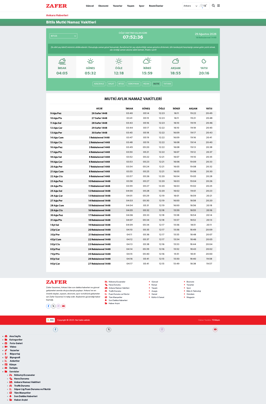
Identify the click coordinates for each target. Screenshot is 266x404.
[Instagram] (58, 306)
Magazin (191, 297)
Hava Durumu (115, 285)
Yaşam (130, 6)
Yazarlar (117, 6)
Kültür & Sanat (158, 297)
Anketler (14, 361)
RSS (52, 320)
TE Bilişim (216, 320)
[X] (53, 306)
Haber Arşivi (114, 303)
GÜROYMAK (133, 84)
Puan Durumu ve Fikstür (119, 294)
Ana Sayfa (15, 336)
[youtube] (215, 329)
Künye (154, 285)
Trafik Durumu (115, 291)
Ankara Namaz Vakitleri (119, 288)
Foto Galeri (15, 343)
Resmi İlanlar (156, 6)
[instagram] (162, 329)
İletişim (13, 368)
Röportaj (14, 354)
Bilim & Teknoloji (194, 291)
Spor (141, 6)
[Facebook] (48, 306)
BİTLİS (121, 84)
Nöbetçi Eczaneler (117, 282)
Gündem (190, 294)
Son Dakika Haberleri (118, 300)
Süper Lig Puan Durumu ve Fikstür (32, 389)
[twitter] (108, 329)
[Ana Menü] (217, 6)
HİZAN (146, 84)
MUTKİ (156, 84)
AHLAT (111, 84)
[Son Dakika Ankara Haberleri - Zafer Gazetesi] (56, 5)
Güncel (90, 6)
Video (12, 347)
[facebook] (55, 329)
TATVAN (167, 84)
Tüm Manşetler (115, 297)
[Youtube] (63, 306)
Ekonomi (103, 6)
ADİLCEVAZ (99, 84)
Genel (154, 294)
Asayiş (154, 291)
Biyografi (14, 357)
